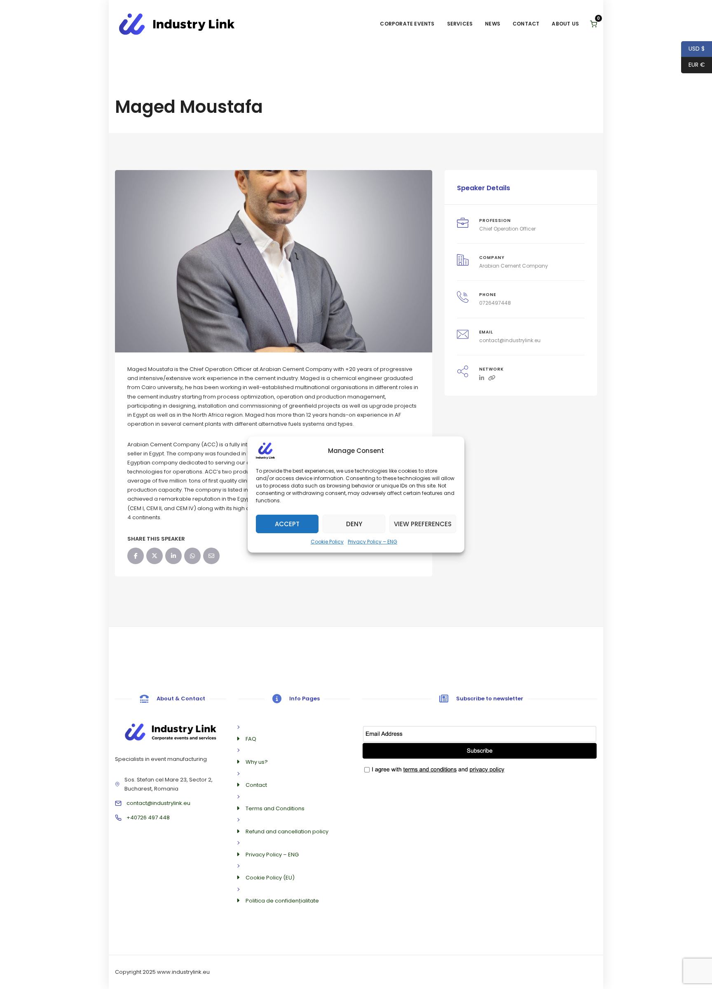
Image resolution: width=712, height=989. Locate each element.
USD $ (693, 48)
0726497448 (495, 302)
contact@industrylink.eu (510, 340)
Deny (354, 523)
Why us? (257, 762)
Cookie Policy (327, 541)
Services (460, 23)
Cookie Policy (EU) (270, 878)
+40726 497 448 (148, 817)
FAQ (251, 739)
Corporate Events (407, 23)
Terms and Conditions (275, 808)
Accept (287, 523)
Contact (526, 23)
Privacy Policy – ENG (372, 541)
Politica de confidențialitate (282, 901)
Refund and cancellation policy (287, 831)
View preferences (423, 523)
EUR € (693, 65)
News (492, 23)
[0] (593, 24)
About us (565, 23)
